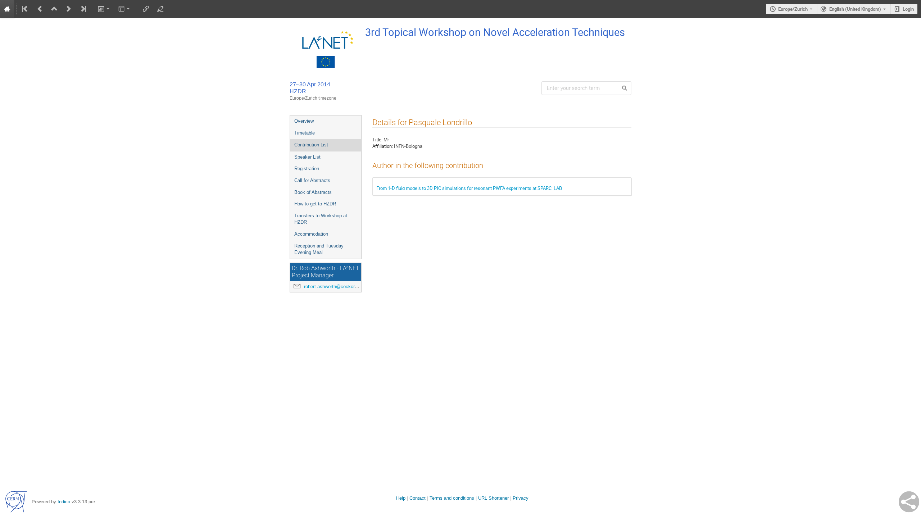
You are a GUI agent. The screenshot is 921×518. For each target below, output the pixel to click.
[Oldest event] (25, 9)
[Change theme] (124, 9)
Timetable (304, 133)
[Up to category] (54, 9)
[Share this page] (909, 502)
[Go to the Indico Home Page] (7, 9)
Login (908, 9)
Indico (64, 502)
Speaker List (307, 157)
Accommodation (311, 234)
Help (400, 498)
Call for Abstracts (312, 180)
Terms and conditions (452, 498)
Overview (304, 121)
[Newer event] (69, 9)
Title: (377, 139)
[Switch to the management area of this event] (160, 9)
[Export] (104, 9)
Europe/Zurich (793, 9)
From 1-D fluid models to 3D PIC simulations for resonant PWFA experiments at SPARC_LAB (469, 188)
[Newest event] (83, 9)
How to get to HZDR (315, 203)
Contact (417, 498)
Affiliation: (382, 146)
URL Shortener (493, 498)
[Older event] (40, 9)
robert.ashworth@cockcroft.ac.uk (338, 286)
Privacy (520, 498)
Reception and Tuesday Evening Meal (319, 249)
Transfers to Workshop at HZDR (320, 219)
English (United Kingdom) (855, 9)
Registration (306, 168)
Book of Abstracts (313, 192)
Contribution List (311, 144)
